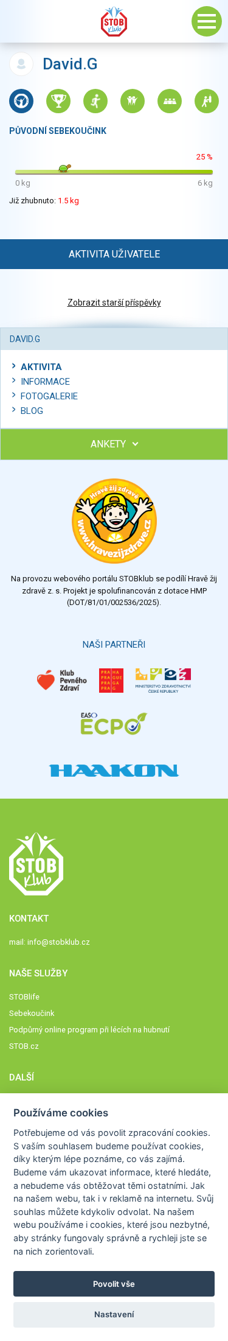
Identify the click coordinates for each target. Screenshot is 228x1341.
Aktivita (41, 367)
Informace (45, 381)
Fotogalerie (49, 396)
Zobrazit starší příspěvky (114, 302)
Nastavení (114, 1314)
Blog (32, 410)
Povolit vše (114, 1284)
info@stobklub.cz (58, 942)
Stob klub (114, 21)
